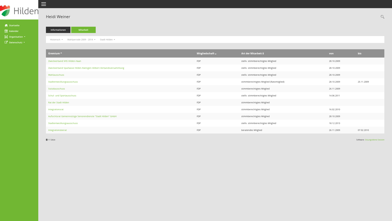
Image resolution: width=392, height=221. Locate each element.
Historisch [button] (55, 39)
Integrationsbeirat (57, 130)
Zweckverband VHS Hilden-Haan (64, 61)
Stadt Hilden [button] (106, 39)
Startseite (14, 25)
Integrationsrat (56, 109)
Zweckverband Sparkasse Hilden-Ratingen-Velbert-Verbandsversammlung (86, 67)
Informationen (58, 29)
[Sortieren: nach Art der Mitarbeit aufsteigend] (263, 53)
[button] (19, 37)
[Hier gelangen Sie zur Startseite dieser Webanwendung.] (19, 10)
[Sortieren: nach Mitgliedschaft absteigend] (215, 53)
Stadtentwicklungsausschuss (63, 81)
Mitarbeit (83, 29)
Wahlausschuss (56, 74)
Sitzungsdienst (374, 139)
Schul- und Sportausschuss (62, 95)
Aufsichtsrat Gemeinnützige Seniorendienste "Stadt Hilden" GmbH (82, 116)
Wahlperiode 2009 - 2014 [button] (80, 39)
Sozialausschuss (56, 88)
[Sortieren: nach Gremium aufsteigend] (61, 53)
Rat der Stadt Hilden (58, 102)
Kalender (14, 31)
